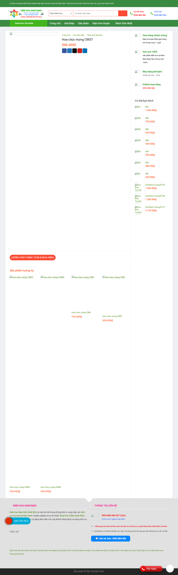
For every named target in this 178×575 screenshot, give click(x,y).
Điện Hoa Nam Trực (87, 550)
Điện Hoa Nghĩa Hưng (53, 550)
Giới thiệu (69, 23)
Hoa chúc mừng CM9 (112, 316)
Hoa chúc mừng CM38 (51, 487)
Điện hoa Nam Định (150, 39)
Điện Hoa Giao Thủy (132, 550)
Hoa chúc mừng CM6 (81, 312)
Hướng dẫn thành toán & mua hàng (32, 257)
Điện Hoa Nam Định (95, 571)
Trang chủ (55, 23)
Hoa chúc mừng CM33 (20, 487)
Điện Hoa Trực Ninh (70, 550)
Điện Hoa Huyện (101, 23)
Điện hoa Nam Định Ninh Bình (23, 512)
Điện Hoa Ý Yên (117, 550)
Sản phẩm (83, 23)
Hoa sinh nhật (78, 35)
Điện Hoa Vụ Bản (148, 550)
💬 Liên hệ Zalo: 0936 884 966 (110, 538)
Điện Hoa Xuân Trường (34, 550)
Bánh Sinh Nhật (124, 23)
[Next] (130, 386)
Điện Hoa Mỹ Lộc (103, 550)
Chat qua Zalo (21, 521)
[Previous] (10, 386)
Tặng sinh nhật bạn (94, 35)
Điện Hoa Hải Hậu (17, 550)
